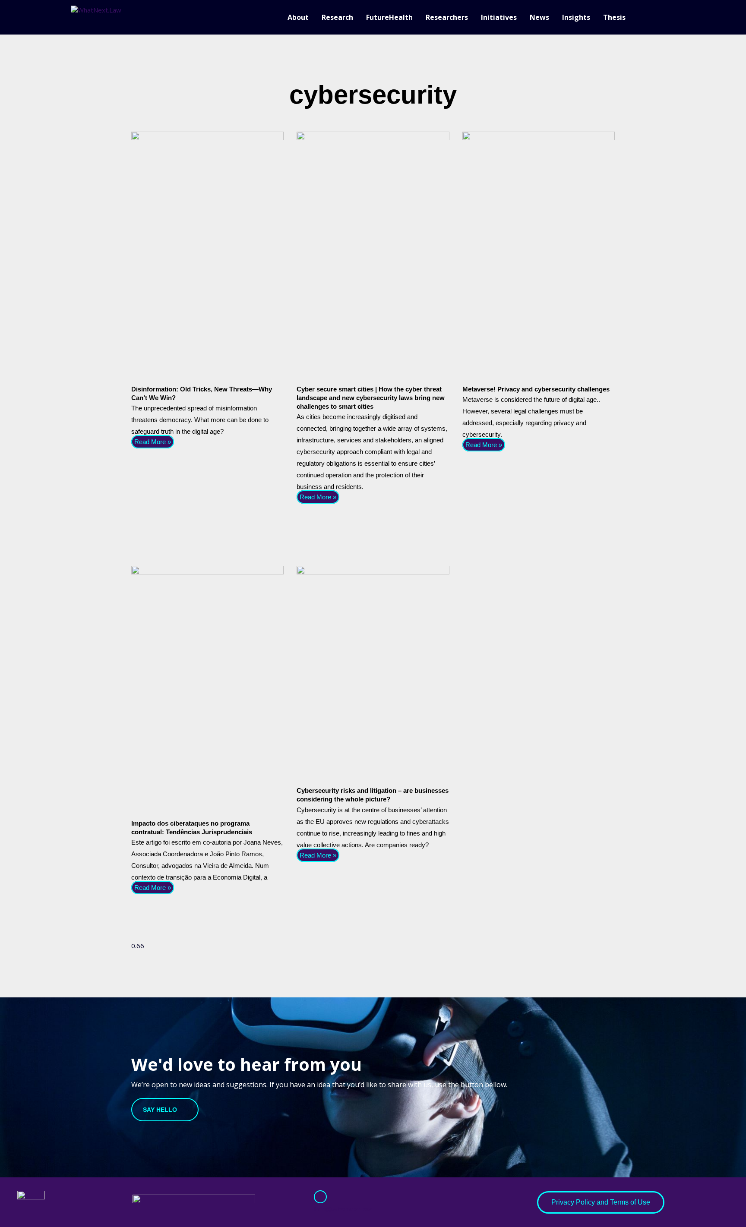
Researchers (447, 17)
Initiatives (499, 17)
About (298, 17)
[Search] (671, 17)
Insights (576, 17)
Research (337, 17)
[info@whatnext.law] (320, 1196)
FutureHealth (389, 17)
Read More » (152, 441)
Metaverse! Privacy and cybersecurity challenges (536, 389)
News (539, 17)
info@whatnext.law (343, 1209)
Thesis (614, 17)
